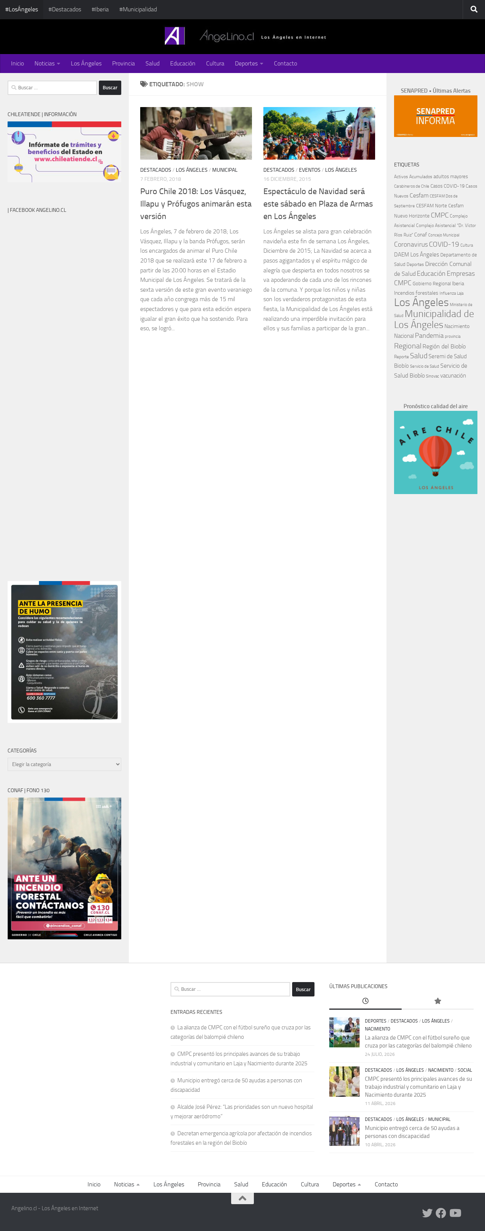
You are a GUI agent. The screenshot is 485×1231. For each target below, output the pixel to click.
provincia (452, 336)
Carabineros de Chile (411, 186)
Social (465, 1070)
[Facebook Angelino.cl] (441, 1213)
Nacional (404, 336)
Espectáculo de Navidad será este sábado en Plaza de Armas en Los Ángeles (318, 204)
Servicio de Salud (424, 366)
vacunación (453, 375)
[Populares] (438, 1001)
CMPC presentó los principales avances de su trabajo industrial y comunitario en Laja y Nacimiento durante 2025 (418, 1087)
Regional (407, 345)
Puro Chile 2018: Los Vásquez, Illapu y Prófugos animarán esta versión (196, 204)
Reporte (401, 356)
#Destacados (64, 9)
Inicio (17, 63)
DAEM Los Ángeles (416, 254)
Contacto (285, 63)
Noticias (44, 63)
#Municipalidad (138, 9)
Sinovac (432, 376)
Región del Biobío (444, 346)
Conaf (420, 235)
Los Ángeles (86, 63)
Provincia (123, 63)
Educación (183, 63)
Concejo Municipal (443, 235)
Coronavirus (411, 245)
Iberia (458, 283)
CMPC (440, 215)
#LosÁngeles (21, 9)
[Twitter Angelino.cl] (427, 1213)
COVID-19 (444, 244)
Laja (460, 293)
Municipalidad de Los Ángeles (434, 319)
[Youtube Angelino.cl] (454, 1213)
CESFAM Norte (431, 205)
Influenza (448, 293)
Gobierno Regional (432, 283)
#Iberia (100, 9)
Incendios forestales (416, 293)
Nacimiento (456, 326)
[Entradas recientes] (365, 1001)
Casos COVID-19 (447, 186)
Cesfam (419, 195)
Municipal (225, 170)
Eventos (310, 170)
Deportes (246, 63)
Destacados (155, 170)
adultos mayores (450, 176)
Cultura (215, 63)
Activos (401, 176)
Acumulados (420, 176)
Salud (153, 63)
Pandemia (429, 335)
